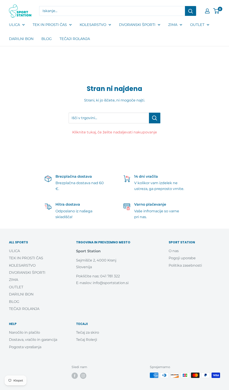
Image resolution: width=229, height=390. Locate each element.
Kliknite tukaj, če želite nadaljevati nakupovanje (114, 132)
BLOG (46, 39)
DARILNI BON (21, 39)
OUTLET (197, 25)
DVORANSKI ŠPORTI (137, 25)
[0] (216, 11)
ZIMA (172, 25)
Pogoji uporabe (182, 258)
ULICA (14, 25)
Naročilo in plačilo (24, 332)
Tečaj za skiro (87, 332)
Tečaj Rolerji (86, 339)
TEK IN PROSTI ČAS (50, 25)
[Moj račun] (207, 10)
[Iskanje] (190, 11)
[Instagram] (83, 376)
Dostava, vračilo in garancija (33, 339)
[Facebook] (75, 376)
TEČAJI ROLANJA (74, 39)
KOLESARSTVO (93, 25)
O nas (174, 251)
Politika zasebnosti (185, 265)
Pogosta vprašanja (25, 347)
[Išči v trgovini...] (154, 118)
